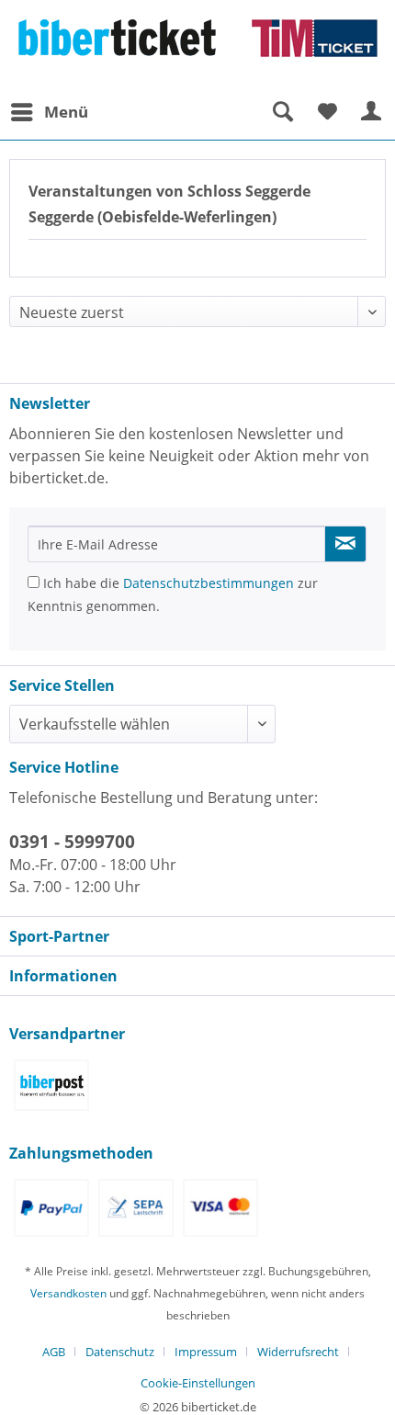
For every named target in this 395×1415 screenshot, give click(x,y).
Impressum (206, 1351)
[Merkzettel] (327, 112)
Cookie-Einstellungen (198, 1383)
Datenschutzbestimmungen (208, 583)
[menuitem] (48, 112)
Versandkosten (68, 1293)
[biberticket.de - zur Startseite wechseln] (197, 47)
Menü (66, 111)
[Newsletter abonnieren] (345, 544)
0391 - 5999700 (72, 842)
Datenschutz (119, 1351)
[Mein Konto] (372, 112)
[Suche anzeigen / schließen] (282, 112)
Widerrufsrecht (298, 1351)
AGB (53, 1351)
